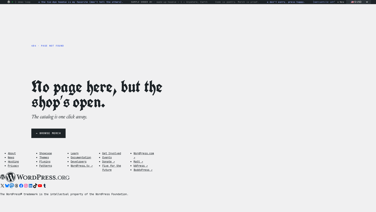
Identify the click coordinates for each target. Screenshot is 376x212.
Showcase (45, 153)
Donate (108, 161)
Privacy (13, 165)
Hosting (13, 161)
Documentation (81, 157)
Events (107, 157)
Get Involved (111, 153)
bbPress (141, 165)
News (11, 157)
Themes (44, 157)
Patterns (45, 165)
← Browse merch (48, 133)
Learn (75, 153)
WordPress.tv (82, 165)
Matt (138, 161)
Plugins (44, 161)
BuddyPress (143, 170)
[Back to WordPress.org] (8, 2)
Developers (78, 161)
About (12, 153)
